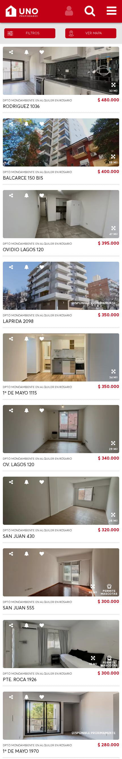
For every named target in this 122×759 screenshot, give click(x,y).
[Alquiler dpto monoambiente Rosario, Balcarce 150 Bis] (61, 165)
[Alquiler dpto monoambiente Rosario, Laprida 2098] (61, 308)
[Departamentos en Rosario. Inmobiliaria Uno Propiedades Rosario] (28, 13)
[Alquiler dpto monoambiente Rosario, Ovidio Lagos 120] (61, 236)
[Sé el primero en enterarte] (26, 54)
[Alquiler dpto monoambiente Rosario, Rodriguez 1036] (61, 93)
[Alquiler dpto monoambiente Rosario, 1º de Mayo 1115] (61, 380)
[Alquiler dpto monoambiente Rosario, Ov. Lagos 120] (61, 451)
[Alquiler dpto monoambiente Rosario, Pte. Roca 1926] (61, 666)
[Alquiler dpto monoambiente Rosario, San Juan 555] (61, 595)
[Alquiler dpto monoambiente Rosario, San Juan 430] (61, 523)
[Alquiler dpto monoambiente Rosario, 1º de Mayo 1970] (61, 738)
